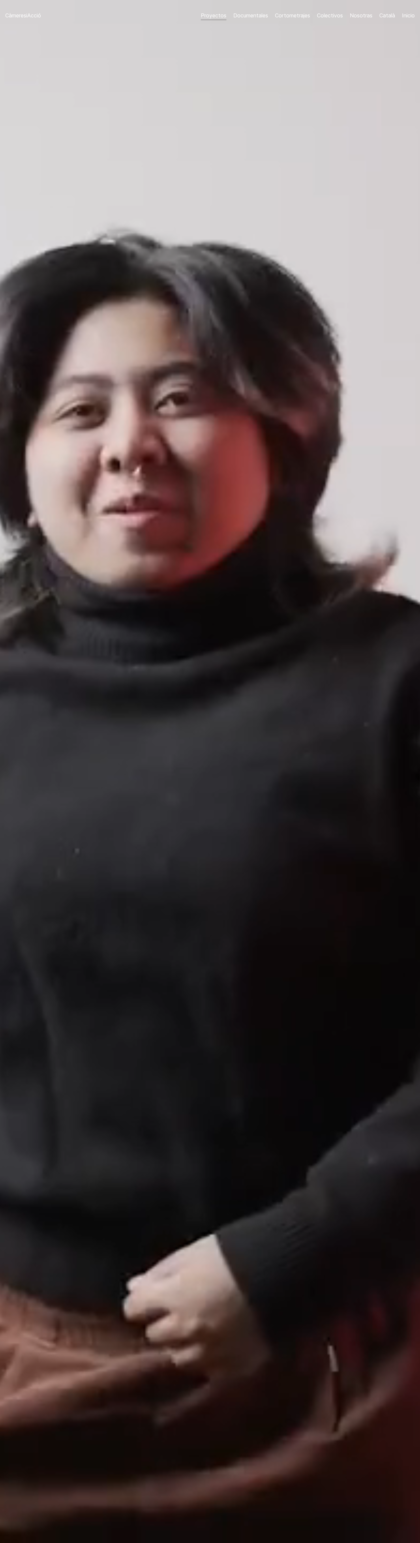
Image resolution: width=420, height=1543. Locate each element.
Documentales (250, 15)
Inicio (408, 15)
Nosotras (361, 15)
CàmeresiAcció (23, 15)
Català (387, 15)
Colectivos (330, 15)
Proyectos (213, 15)
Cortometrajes (292, 15)
